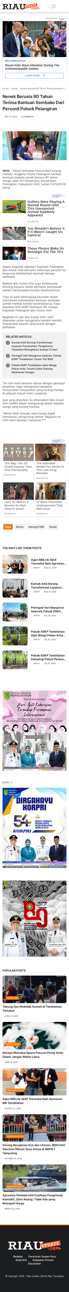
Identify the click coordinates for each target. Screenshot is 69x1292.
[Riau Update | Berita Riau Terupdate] (21, 8)
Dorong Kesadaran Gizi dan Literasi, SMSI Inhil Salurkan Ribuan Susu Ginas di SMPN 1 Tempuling (34, 1149)
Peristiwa (12, 998)
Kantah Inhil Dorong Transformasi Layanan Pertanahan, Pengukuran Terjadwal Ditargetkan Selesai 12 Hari (34, 346)
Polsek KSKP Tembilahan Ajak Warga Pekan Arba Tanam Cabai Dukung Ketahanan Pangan (34, 369)
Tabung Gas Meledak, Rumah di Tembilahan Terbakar (32, 1008)
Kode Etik (21, 1260)
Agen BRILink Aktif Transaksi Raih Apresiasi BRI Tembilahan (48, 561)
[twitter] (12, 538)
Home (6, 88)
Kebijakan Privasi (43, 1260)
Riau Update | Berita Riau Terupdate (45, 1276)
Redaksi (18, 1256)
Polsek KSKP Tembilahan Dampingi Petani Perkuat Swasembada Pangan (48, 657)
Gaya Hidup (13, 1044)
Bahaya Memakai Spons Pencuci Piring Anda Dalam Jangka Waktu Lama (33, 1055)
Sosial (14, 88)
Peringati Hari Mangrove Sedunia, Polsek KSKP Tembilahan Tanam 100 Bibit (36, 357)
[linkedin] (32, 538)
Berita (19, 526)
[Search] (60, 6)
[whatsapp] (19, 538)
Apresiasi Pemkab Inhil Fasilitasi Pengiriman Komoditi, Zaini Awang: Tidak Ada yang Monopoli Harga (33, 1199)
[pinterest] (25, 538)
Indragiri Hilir (36, 526)
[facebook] (5, 538)
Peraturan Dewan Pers (42, 1256)
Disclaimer (34, 1263)
